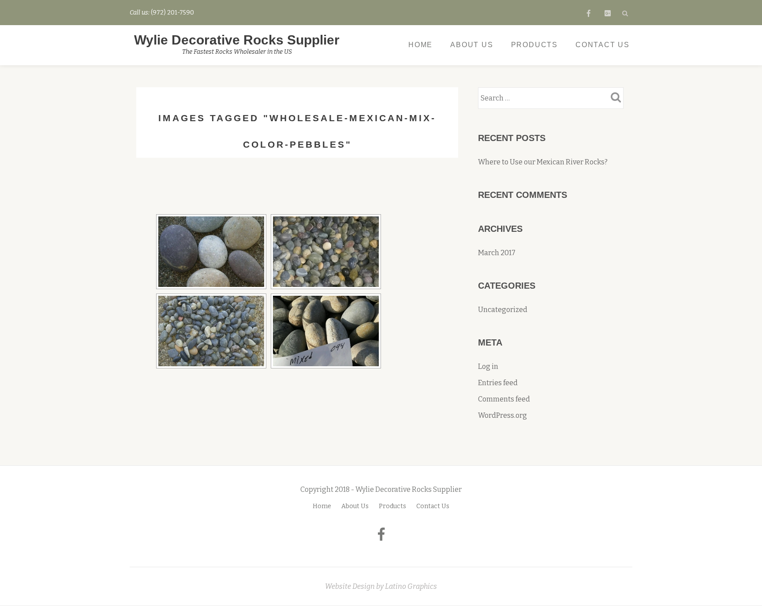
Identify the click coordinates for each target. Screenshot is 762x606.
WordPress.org (502, 415)
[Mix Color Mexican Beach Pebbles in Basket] (326, 331)
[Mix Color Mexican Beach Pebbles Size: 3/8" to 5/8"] (326, 251)
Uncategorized (502, 309)
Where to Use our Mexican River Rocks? (543, 162)
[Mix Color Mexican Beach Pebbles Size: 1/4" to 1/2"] (211, 331)
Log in (488, 366)
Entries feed (498, 383)
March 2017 (496, 253)
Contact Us (602, 44)
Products (534, 44)
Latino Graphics (411, 586)
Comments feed (504, 399)
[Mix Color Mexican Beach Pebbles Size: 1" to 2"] (211, 251)
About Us (471, 44)
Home (420, 44)
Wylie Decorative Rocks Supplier (237, 40)
